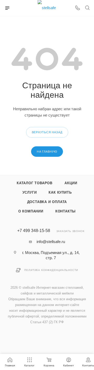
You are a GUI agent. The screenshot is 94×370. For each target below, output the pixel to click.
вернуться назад (47, 132)
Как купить (60, 192)
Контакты (65, 211)
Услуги (29, 192)
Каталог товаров (34, 183)
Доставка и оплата (47, 202)
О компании (30, 211)
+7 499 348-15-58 (33, 231)
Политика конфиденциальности (51, 270)
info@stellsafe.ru (51, 241)
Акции (70, 183)
